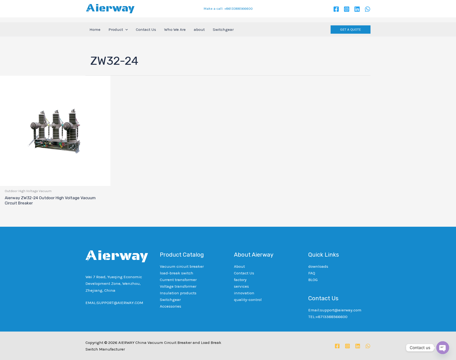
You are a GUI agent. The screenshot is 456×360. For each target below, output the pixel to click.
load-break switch (176, 273)
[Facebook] (336, 9)
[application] (125, 29)
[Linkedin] (357, 9)
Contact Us (244, 273)
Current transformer (178, 279)
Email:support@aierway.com (334, 310)
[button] (350, 29)
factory (240, 279)
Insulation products (178, 293)
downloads (318, 266)
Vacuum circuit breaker (182, 266)
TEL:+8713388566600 (327, 316)
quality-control (248, 299)
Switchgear (170, 299)
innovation (244, 293)
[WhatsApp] (367, 9)
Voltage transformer (178, 286)
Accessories (170, 306)
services (241, 286)
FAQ (311, 273)
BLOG (313, 279)
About (239, 266)
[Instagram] (347, 9)
